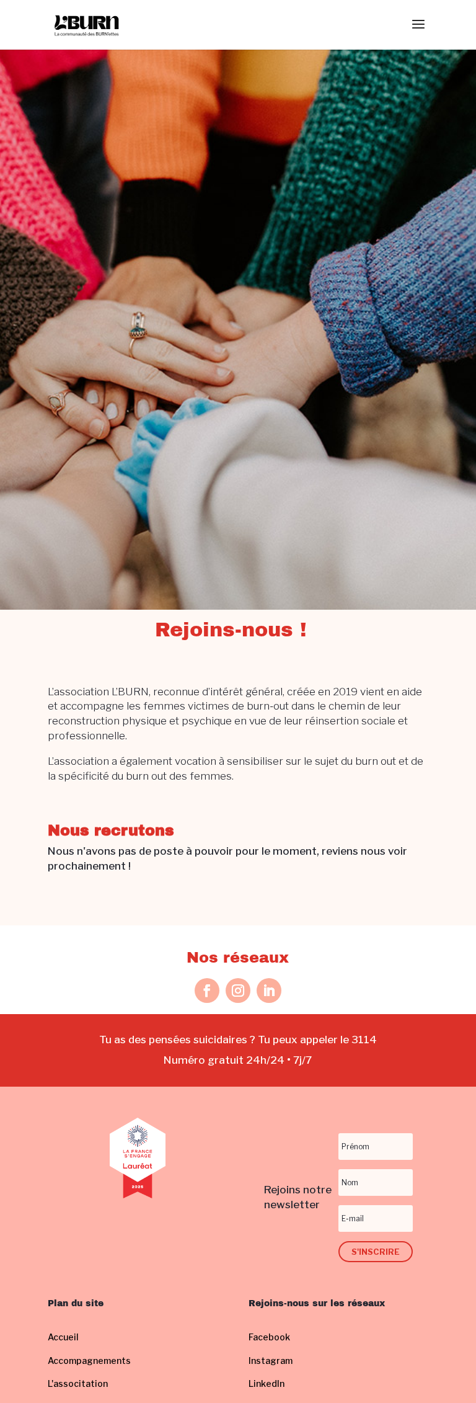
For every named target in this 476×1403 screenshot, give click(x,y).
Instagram (271, 1360)
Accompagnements (89, 1360)
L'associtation (78, 1383)
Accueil (63, 1337)
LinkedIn (266, 1383)
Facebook (269, 1337)
